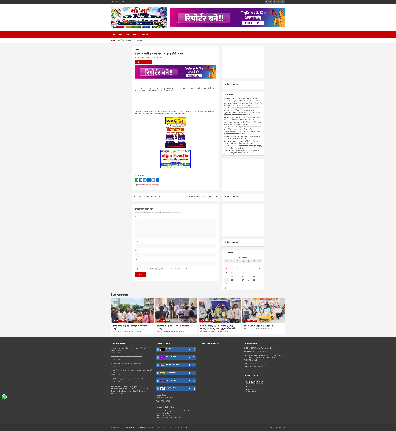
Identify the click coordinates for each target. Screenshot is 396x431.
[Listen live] (158, 349)
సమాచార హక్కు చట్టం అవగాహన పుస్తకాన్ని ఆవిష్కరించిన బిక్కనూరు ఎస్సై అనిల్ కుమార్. (217, 327)
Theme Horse (160, 427)
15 (254, 272)
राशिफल (230, 94)
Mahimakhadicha (129, 427)
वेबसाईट (137, 260)
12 (237, 272)
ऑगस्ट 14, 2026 (161, 331)
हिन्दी (120, 34)
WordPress (185, 427)
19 (237, 276)
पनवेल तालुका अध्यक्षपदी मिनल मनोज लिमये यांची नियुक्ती (126, 357)
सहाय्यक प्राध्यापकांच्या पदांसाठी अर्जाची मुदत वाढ (150, 197)
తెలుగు (135, 34)
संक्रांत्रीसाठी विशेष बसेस (144, 185)
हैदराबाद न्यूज (155, 185)
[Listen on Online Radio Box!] (194, 349)
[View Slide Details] (175, 72)
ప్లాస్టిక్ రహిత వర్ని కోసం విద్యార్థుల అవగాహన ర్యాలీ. (127, 379)
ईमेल (136, 251)
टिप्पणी (137, 217)
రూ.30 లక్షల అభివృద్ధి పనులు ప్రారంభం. (259, 326)
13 (243, 272)
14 (248, 272)
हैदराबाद (137, 50)
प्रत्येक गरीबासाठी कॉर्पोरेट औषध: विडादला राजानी (200, 197)
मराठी (127, 34)
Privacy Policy (141, 427)
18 (232, 276)
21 (248, 276)
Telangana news (119, 321)
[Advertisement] (243, 62)
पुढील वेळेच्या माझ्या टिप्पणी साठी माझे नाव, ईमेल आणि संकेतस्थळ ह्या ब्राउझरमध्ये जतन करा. (162, 269)
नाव (136, 242)
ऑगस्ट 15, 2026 (117, 331)
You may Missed (120, 295)
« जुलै (225, 288)
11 (232, 272)
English (145, 34)
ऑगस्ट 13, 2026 (248, 328)
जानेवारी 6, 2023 (139, 57)
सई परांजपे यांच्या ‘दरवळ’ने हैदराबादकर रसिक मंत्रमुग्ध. (126, 363)
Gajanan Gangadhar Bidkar (153, 57)
